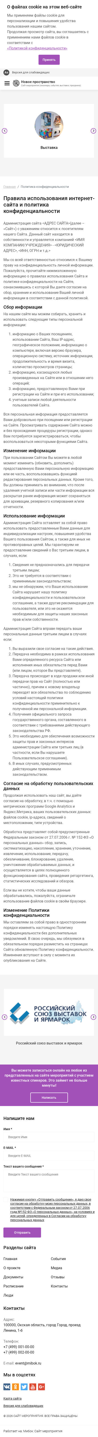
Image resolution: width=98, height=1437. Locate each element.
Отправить (22, 1232)
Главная (10, 1259)
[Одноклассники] (15, 1386)
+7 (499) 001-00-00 (18, 1347)
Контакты (59, 1286)
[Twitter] (24, 1386)
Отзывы (57, 1277)
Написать (49, 1097)
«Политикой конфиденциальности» (37, 48)
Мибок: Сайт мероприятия (42, 1431)
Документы (13, 1277)
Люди (8, 1295)
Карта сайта (12, 1398)
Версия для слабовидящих (30, 72)
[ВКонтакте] (7, 1386)
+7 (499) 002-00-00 (18, 1352)
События (58, 1259)
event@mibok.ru (28, 1363)
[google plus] (41, 1386)
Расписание (13, 1286)
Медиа (56, 1268)
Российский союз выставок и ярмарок (49, 1043)
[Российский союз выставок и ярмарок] (49, 1012)
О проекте (11, 1268)
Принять (49, 60)
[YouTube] (32, 1386)
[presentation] (4, 131)
